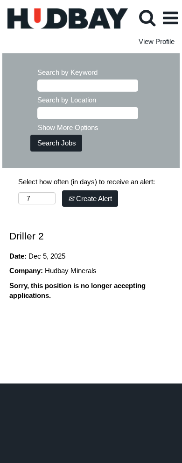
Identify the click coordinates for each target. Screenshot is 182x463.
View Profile (157, 41)
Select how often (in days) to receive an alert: (86, 182)
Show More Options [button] (68, 127)
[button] (170, 18)
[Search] (147, 17)
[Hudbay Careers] (64, 17)
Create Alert (93, 199)
